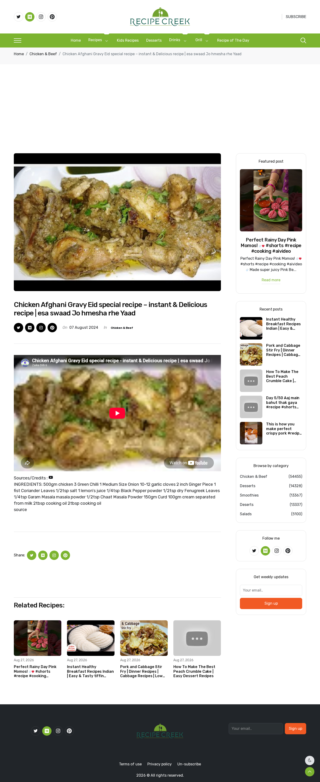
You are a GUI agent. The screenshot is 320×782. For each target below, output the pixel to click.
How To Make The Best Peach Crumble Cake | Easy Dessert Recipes (194, 671)
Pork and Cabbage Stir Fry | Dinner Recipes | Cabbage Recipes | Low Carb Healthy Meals (141, 671)
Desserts (154, 40)
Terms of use (130, 764)
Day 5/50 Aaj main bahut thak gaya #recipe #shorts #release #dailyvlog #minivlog (282, 402)
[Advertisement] (160, 118)
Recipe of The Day (233, 40)
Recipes (95, 40)
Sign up (271, 603)
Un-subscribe (189, 764)
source (20, 509)
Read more (271, 280)
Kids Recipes (128, 40)
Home (76, 40)
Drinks (174, 40)
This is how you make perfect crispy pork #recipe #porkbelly (284, 428)
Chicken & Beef (43, 54)
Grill (198, 40)
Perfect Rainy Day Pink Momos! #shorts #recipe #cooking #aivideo (35, 671)
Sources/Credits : (31, 478)
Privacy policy (159, 764)
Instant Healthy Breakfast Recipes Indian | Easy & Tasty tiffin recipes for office (90, 671)
